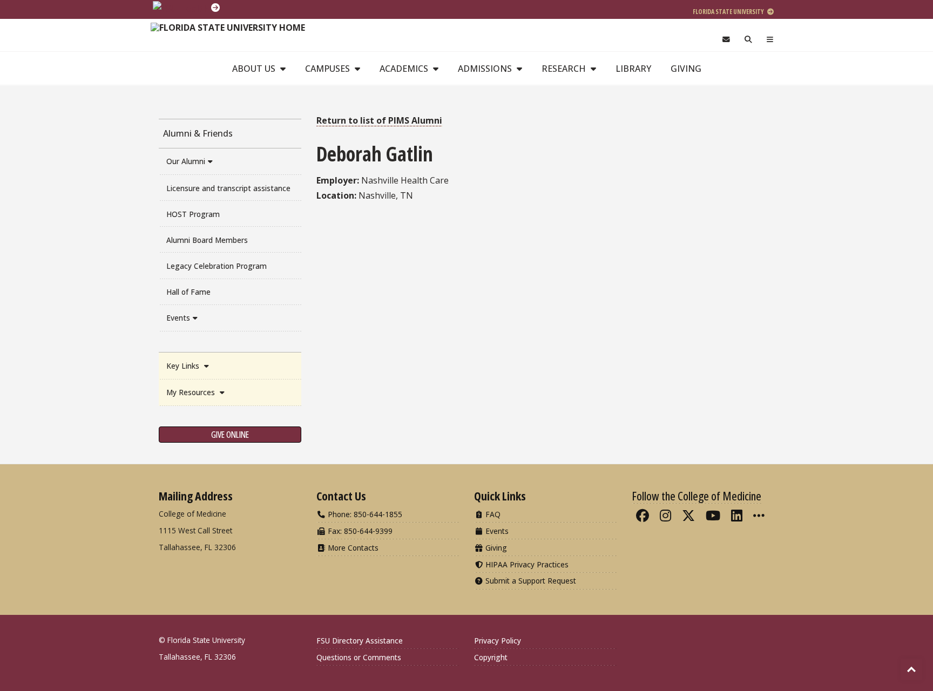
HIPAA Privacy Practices (526, 564)
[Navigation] (770, 39)
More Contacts (352, 548)
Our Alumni (185, 161)
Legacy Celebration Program (216, 266)
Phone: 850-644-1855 (364, 514)
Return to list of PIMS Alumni (379, 120)
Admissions (486, 68)
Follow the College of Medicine (696, 495)
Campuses (328, 68)
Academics (405, 68)
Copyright (491, 657)
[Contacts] (726, 39)
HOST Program (193, 214)
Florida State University (729, 11)
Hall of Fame (188, 292)
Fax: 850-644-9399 (359, 531)
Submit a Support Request (529, 580)
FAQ (492, 514)
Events (178, 318)
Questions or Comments (358, 657)
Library (633, 68)
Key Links (183, 366)
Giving (686, 68)
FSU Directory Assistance (359, 640)
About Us (255, 68)
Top (911, 669)
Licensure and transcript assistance (228, 188)
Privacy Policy (497, 640)
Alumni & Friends (198, 133)
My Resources (191, 392)
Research (565, 68)
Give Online (230, 435)
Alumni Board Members (207, 240)
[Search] (749, 39)
